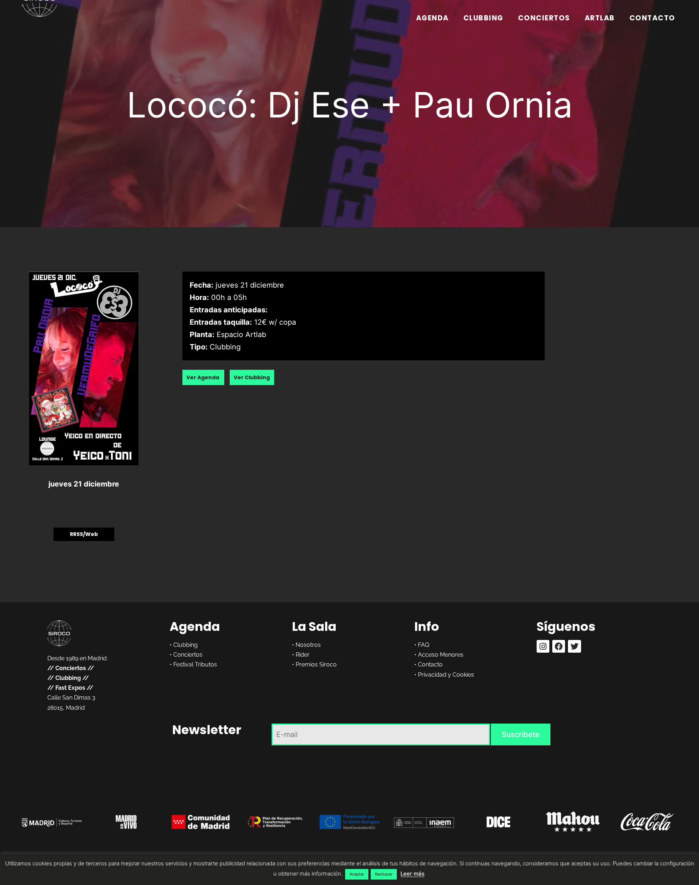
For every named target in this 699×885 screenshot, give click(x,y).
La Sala (314, 626)
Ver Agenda (203, 377)
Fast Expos (70, 687)
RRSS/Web (84, 534)
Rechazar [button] (383, 874)
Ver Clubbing (252, 377)
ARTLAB (600, 18)
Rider (302, 654)
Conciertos (544, 18)
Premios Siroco (316, 664)
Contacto (652, 18)
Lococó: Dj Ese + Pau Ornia (350, 105)
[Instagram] (543, 646)
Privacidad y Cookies (446, 674)
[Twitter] (574, 646)
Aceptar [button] (357, 874)
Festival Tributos (195, 664)
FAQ (423, 644)
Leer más (412, 873)
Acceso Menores (440, 654)
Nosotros (308, 644)
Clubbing (483, 18)
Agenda (432, 18)
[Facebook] (558, 646)
